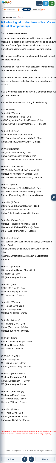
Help (8, 450)
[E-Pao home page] (24, 459)
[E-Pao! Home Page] (6, 3)
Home (14, 17)
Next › (45, 459)
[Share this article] (31, 459)
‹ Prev (11, 459)
